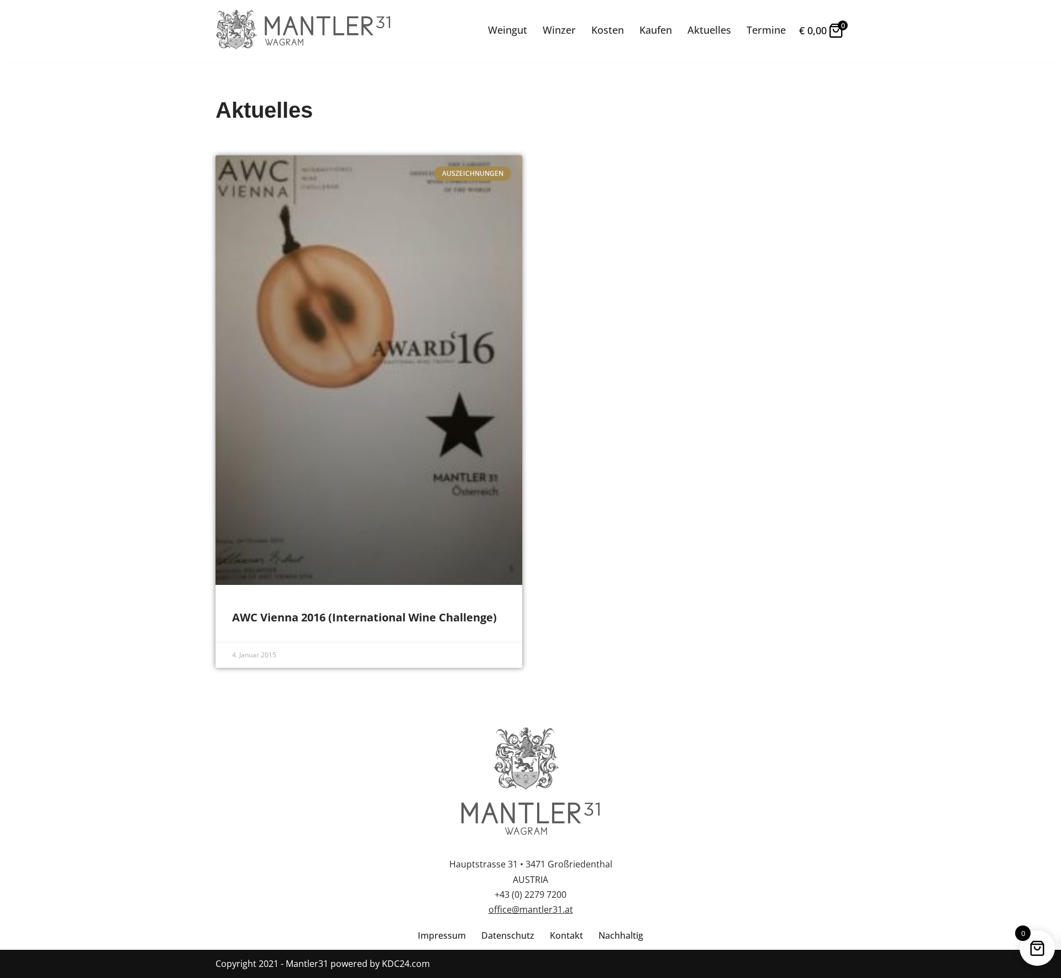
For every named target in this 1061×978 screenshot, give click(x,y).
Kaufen (655, 29)
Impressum (442, 935)
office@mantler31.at (531, 909)
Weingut (507, 29)
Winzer (559, 29)
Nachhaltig (620, 935)
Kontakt (566, 935)
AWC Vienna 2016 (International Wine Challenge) (364, 617)
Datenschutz (507, 935)
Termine (766, 29)
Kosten (607, 29)
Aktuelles (709, 29)
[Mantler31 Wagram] (303, 31)
